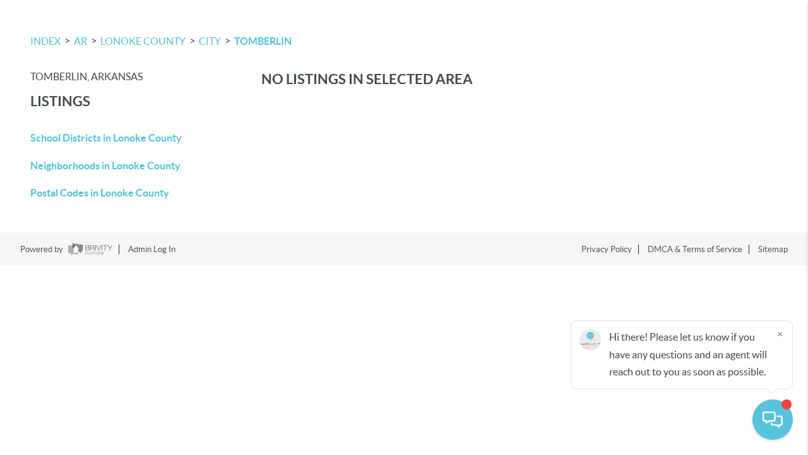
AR (80, 41)
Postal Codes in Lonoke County (99, 192)
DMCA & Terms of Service (695, 249)
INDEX (45, 41)
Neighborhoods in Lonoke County (105, 165)
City (210, 41)
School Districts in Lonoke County (106, 137)
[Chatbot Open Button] (772, 419)
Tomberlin (263, 41)
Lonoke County (143, 41)
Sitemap (773, 249)
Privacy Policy (606, 249)
